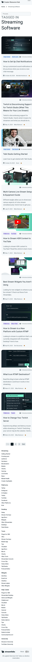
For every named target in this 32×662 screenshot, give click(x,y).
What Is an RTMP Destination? (16, 374)
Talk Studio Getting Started (15, 154)
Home (3, 6)
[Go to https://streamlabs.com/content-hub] (10, 2)
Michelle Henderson (21, 75)
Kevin (17, 163)
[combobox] (16, 14)
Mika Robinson (18, 124)
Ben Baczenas (18, 345)
